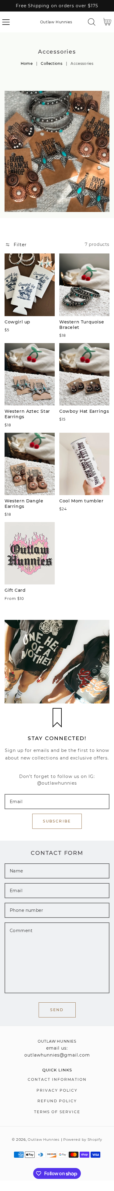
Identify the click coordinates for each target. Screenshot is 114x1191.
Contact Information (57, 1079)
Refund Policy (57, 1101)
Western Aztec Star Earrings (27, 414)
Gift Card (15, 590)
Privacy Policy (57, 1090)
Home (27, 63)
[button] (6, 22)
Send (57, 1009)
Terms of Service (57, 1112)
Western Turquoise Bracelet (81, 324)
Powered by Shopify (82, 1139)
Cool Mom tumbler (81, 501)
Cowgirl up (17, 322)
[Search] (92, 22)
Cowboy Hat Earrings (84, 411)
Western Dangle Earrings (24, 503)
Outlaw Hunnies (44, 1139)
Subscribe (57, 821)
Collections (51, 63)
